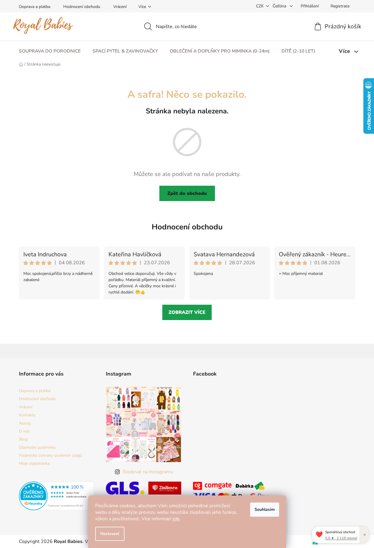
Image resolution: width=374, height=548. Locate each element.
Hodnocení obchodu (81, 6)
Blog (23, 439)
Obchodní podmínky (37, 447)
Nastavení (109, 533)
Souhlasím (265, 509)
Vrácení (120, 6)
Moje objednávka (34, 463)
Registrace (340, 6)
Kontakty (27, 415)
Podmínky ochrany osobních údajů (50, 455)
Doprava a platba (34, 6)
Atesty (25, 423)
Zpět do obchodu (187, 193)
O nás (24, 431)
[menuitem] (50, 51)
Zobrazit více (187, 312)
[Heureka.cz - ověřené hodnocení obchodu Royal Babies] (56, 496)
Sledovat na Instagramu (148, 472)
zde (176, 519)
